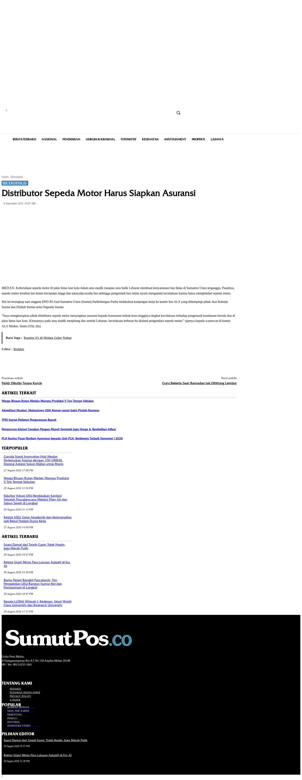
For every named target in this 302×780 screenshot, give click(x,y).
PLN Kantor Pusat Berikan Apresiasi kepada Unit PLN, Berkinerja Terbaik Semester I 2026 (62, 438)
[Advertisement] (151, 157)
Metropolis (17, 176)
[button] (178, 113)
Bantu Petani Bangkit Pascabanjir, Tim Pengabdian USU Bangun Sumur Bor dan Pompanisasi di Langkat (33, 583)
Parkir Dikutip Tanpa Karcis (22, 383)
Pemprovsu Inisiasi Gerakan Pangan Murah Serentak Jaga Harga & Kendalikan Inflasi (59, 429)
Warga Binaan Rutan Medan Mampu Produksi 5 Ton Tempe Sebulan (48, 401)
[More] (98, 213)
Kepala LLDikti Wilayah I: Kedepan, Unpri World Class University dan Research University (37, 603)
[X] (53, 213)
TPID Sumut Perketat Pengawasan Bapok (29, 420)
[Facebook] (38, 213)
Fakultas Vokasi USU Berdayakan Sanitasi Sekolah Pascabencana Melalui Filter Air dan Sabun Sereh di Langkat (35, 499)
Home (5, 176)
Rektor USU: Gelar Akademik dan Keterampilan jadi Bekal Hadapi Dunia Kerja (37, 519)
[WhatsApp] (83, 213)
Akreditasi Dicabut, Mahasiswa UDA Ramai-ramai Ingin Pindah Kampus (50, 410)
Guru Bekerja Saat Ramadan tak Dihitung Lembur (199, 383)
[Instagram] (11, 672)
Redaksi (19, 349)
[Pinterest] (68, 213)
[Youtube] (26, 672)
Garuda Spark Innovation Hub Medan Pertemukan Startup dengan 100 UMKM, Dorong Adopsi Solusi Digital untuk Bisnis (33, 460)
